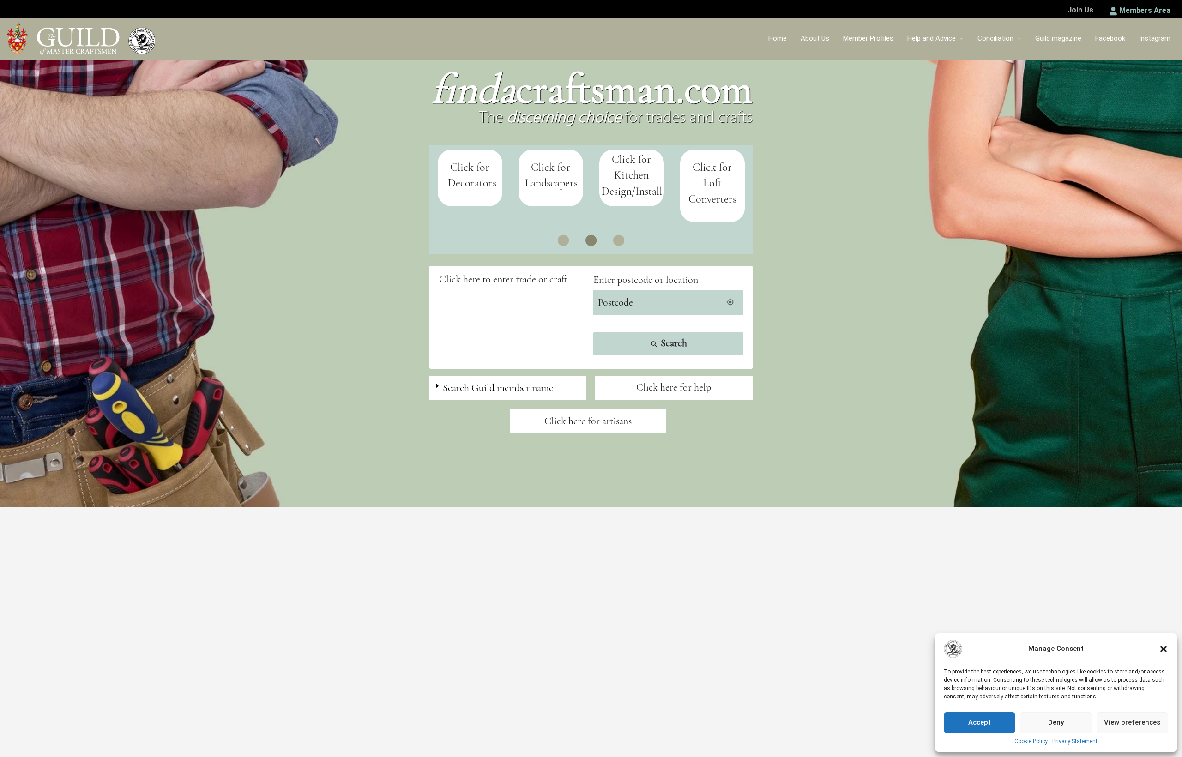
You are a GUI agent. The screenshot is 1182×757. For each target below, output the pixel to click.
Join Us (1080, 10)
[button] (1163, 649)
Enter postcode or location (645, 280)
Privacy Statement (1075, 741)
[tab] (507, 388)
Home (777, 38)
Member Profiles (868, 38)
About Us (815, 38)
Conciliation (995, 38)
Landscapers (551, 183)
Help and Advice (931, 38)
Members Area (1144, 10)
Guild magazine (1058, 38)
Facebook (1110, 38)
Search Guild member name (498, 388)
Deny (1056, 722)
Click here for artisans (588, 421)
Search (668, 343)
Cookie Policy (1031, 741)
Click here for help (673, 387)
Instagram (1154, 38)
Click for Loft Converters (712, 183)
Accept (979, 722)
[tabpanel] (469, 178)
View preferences (1132, 722)
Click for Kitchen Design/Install (632, 175)
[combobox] (514, 279)
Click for (550, 167)
